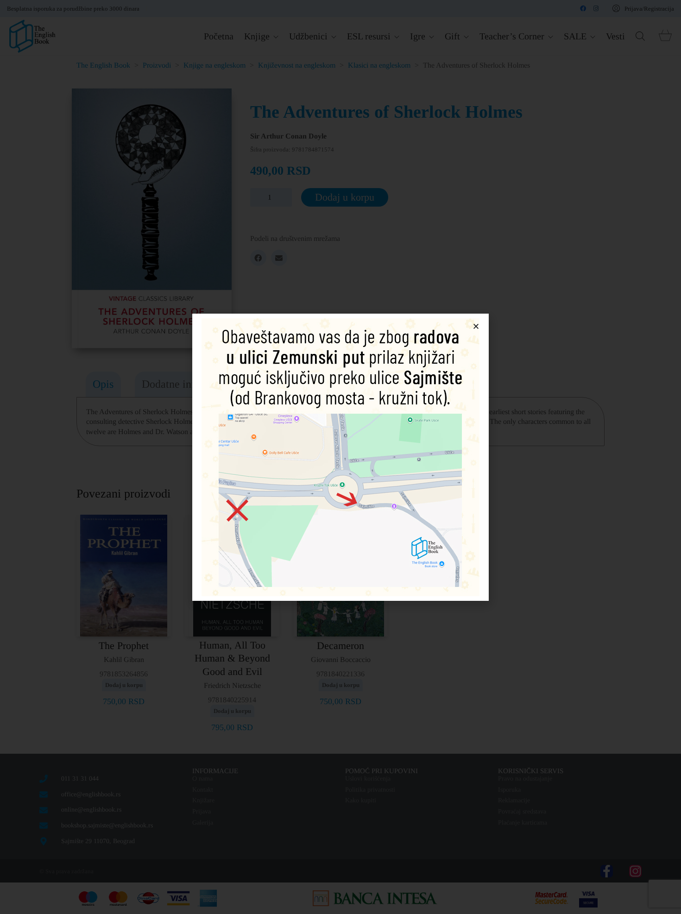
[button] (476, 326)
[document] (340, 457)
